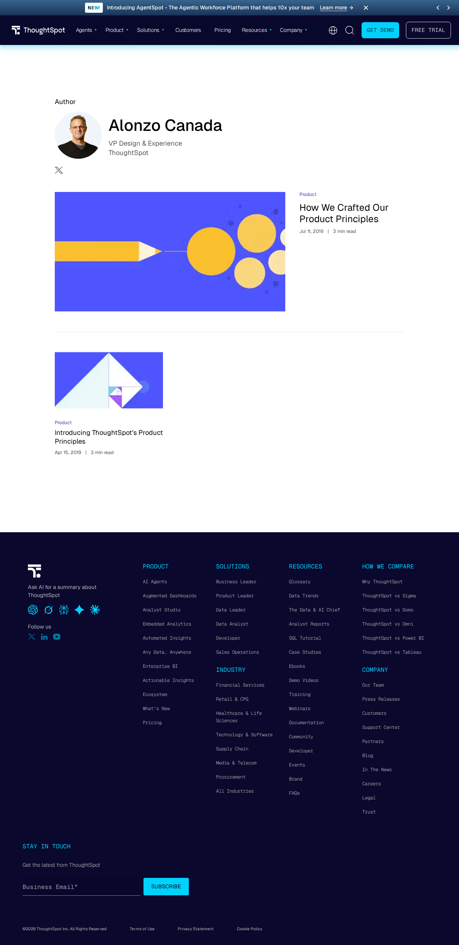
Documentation (306, 722)
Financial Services (240, 685)
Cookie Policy (249, 929)
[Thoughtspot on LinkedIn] (44, 637)
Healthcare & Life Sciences (239, 717)
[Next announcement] (448, 7)
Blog (367, 755)
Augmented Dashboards (170, 596)
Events (297, 765)
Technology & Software (244, 735)
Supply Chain (232, 749)
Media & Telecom (236, 763)
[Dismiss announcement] (366, 7)
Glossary (299, 582)
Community (301, 737)
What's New (156, 708)
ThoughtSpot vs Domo (387, 610)
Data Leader (231, 610)
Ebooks (297, 666)
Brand (295, 779)
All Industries (235, 791)
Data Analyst (232, 624)
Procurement (231, 777)
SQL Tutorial (305, 638)
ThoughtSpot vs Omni (387, 624)
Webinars (299, 708)
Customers (374, 713)
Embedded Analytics (167, 624)
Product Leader (235, 596)
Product (307, 194)
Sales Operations (237, 652)
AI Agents (155, 582)
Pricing (152, 722)
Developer (228, 638)
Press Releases (381, 699)
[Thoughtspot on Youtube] (56, 637)
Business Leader (236, 582)
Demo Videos (304, 680)
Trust (369, 812)
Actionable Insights (168, 680)
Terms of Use (142, 929)
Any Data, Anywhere (167, 652)
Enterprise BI (160, 666)
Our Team (373, 685)
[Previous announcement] (438, 7)
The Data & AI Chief (314, 610)
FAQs (294, 793)
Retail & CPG (232, 699)
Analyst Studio (161, 610)
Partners (373, 741)
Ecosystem (155, 694)
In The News (377, 769)
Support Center (381, 727)
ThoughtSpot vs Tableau (391, 652)
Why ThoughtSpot (382, 582)
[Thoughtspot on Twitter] (32, 637)
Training (299, 694)
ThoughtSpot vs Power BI (393, 638)
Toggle (349, 30)
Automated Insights (167, 638)
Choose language (333, 30)
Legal (369, 798)
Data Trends (304, 596)
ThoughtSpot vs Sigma (389, 596)
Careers (371, 784)
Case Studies (305, 652)
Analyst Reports (309, 624)
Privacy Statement (196, 929)
